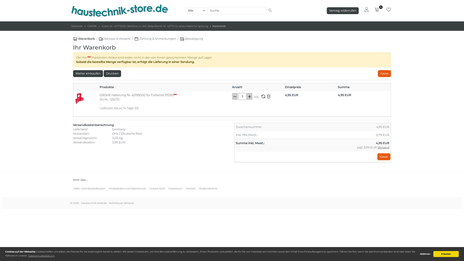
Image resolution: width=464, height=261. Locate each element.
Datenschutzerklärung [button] (41, 255)
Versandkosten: (84, 142)
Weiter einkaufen (88, 73)
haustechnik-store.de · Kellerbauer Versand (107, 203)
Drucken (112, 73)
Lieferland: (81, 129)
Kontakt (190, 188)
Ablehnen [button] (425, 254)
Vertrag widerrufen (342, 10)
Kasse (384, 73)
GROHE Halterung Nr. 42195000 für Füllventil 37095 (138, 95)
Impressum (175, 188)
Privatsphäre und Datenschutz (127, 188)
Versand (383, 147)
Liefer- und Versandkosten (89, 188)
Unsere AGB (157, 188)
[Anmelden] (366, 9)
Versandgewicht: (85, 138)
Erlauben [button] (446, 254)
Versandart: (81, 133)
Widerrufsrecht (208, 188)
